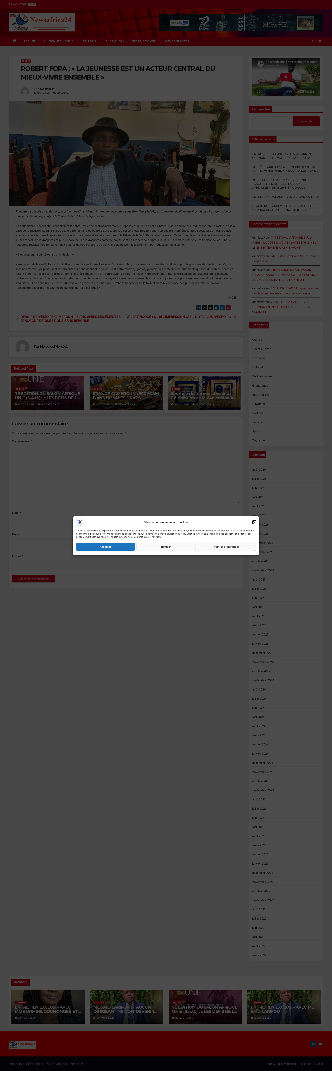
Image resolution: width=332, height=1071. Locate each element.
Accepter (105, 546)
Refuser (166, 546)
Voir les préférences (226, 546)
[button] (254, 522)
